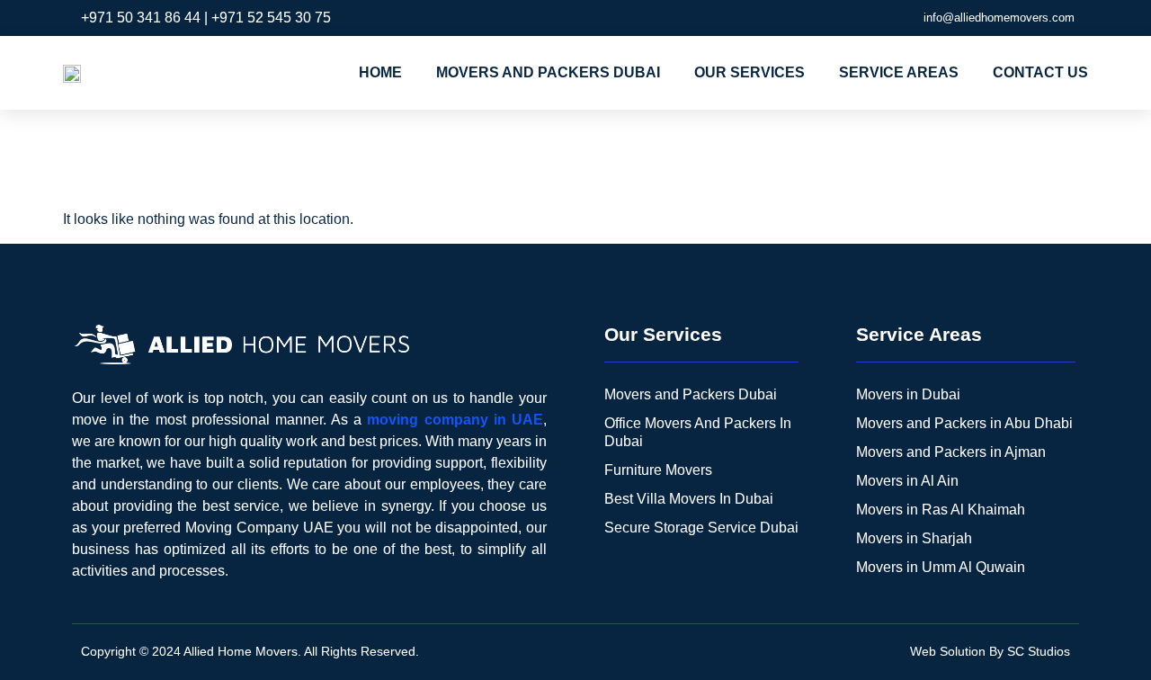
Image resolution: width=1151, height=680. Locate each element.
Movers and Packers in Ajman (951, 452)
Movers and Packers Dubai (548, 72)
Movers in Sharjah (914, 538)
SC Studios (1038, 651)
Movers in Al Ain (907, 480)
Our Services (749, 72)
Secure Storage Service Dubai (701, 527)
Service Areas (899, 72)
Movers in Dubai (908, 394)
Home (380, 72)
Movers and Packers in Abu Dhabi (964, 423)
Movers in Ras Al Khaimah (940, 509)
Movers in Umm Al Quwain (940, 567)
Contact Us (1040, 72)
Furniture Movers (658, 470)
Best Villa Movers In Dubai (688, 498)
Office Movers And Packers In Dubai (697, 432)
